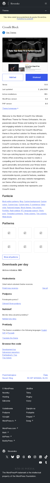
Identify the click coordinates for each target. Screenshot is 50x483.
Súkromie (6, 401)
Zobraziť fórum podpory (11, 303)
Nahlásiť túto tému (9, 319)
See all (45, 288)
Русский (11, 333)
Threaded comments (15, 214)
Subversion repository (11, 352)
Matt (5, 432)
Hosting (5, 397)
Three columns (29, 214)
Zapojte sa (30, 408)
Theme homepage (9, 108)
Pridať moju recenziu (10, 288)
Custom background (32, 201)
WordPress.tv (9, 421)
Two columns (41, 214)
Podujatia (30, 412)
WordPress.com (10, 428)
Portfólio (5, 211)
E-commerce (35, 205)
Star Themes (11, 33)
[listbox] (25, 239)
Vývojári (5, 417)
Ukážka (29, 388)
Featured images (13, 208)
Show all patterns (11, 257)
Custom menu (24, 205)
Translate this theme (10, 338)
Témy (28, 393)
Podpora (6, 412)
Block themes (26, 208)
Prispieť (30, 417)
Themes (5, 10)
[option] (9, 233)
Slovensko (12, 451)
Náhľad (12, 77)
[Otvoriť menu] (46, 3)
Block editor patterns (10, 201)
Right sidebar (15, 211)
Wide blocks (7, 217)
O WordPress (8, 388)
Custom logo (13, 205)
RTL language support (29, 211)
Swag (29, 421)
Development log (9, 349)
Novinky (5, 393)
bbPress (7, 436)
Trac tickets (7, 358)
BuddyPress (8, 441)
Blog (21, 201)
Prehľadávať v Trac (9, 355)
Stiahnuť (37, 77)
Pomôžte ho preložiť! (25, 19)
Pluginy (29, 397)
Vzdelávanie (7, 408)
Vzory (28, 401)
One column (36, 208)
